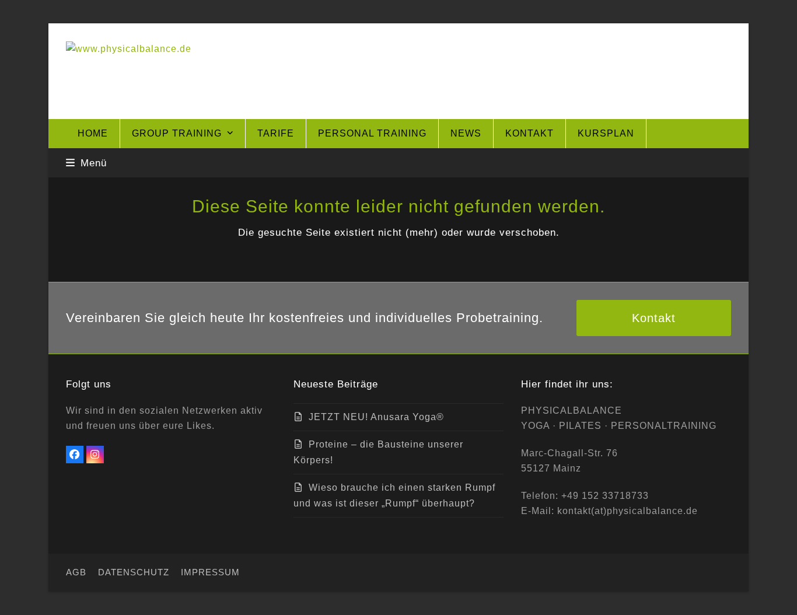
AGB (76, 572)
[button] (86, 163)
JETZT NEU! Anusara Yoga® (376, 417)
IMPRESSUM (210, 572)
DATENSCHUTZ (133, 572)
